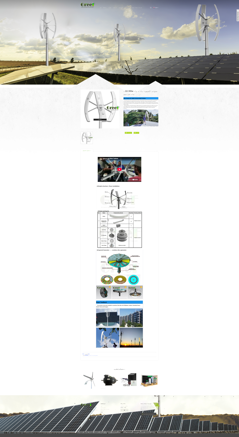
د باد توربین (103, 418)
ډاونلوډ (115, 7)
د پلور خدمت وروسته (105, 420)
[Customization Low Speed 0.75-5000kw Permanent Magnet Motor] (110, 380)
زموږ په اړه (127, 7)
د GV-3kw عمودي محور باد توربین (90, 355)
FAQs (102, 412)
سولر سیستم (103, 416)
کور (100, 7)
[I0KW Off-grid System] (129, 380)
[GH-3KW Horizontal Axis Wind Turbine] (90, 380)
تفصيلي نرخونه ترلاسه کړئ (149, 414)
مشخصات (129, 132)
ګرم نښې (102, 413)
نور (137, 132)
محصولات (104, 7)
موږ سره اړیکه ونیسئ (137, 7)
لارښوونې (121, 7)
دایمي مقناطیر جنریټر (105, 415)
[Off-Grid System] (149, 380)
